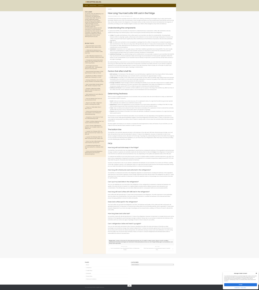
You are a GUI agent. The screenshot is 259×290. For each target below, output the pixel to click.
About (86, 5)
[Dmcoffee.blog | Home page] (93, 2)
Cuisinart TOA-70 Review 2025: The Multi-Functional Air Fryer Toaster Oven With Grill (94, 133)
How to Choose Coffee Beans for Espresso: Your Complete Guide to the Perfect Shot (93, 127)
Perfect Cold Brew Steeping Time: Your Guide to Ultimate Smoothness (94, 122)
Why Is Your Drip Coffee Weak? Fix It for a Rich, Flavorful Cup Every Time (94, 142)
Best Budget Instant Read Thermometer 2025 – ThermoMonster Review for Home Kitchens (93, 67)
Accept (240, 284)
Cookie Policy (237, 287)
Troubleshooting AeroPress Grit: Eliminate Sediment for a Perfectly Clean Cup (94, 147)
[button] (256, 273)
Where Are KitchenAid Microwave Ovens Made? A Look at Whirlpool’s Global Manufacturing (93, 113)
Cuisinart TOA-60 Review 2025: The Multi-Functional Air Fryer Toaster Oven (94, 137)
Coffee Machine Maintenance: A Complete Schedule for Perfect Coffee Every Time (94, 52)
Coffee (109, 9)
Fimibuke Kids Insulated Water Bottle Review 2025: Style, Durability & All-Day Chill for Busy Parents (94, 61)
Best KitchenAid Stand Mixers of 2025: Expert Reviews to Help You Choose (94, 72)
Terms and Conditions (91, 279)
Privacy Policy (243, 287)
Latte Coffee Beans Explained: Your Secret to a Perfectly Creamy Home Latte (94, 56)
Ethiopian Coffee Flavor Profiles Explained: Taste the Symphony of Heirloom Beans (92, 90)
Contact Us (100, 5)
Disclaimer (88, 273)
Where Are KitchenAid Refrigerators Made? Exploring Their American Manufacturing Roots (93, 153)
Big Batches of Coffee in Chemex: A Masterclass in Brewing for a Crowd (93, 76)
